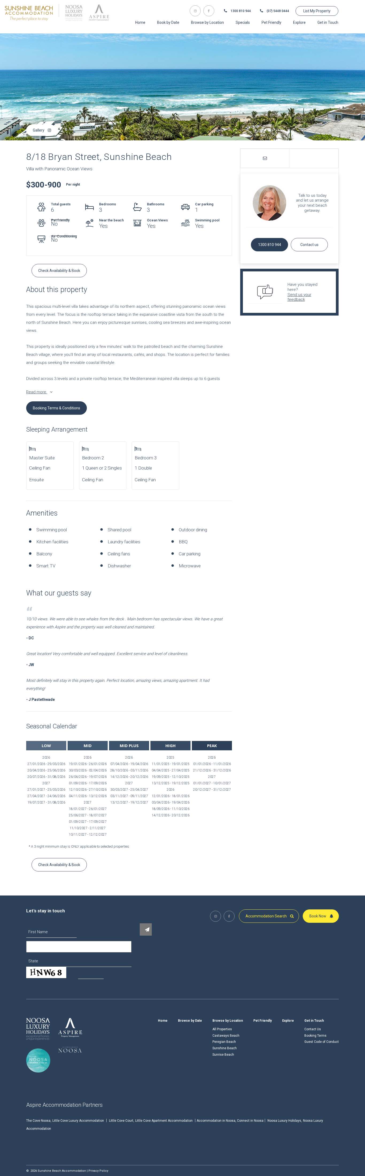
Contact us (309, 245)
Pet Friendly (262, 1021)
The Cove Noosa (38, 1121)
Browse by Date (190, 1021)
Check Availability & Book (59, 270)
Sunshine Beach (224, 1048)
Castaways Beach (225, 1035)
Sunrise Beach (223, 1054)
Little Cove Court (121, 1121)
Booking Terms (315, 1035)
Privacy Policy (98, 1171)
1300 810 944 (240, 11)
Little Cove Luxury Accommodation (78, 1121)
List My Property (317, 11)
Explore (288, 1021)
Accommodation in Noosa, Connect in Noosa (230, 1121)
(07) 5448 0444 (277, 11)
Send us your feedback (299, 297)
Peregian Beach (224, 1042)
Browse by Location (227, 1021)
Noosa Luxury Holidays (284, 1121)
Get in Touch (314, 1021)
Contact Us (312, 1029)
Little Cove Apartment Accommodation (164, 1121)
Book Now (318, 916)
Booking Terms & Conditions (56, 408)
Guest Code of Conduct (321, 1042)
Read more (36, 392)
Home (163, 1021)
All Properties (222, 1029)
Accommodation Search (267, 916)
